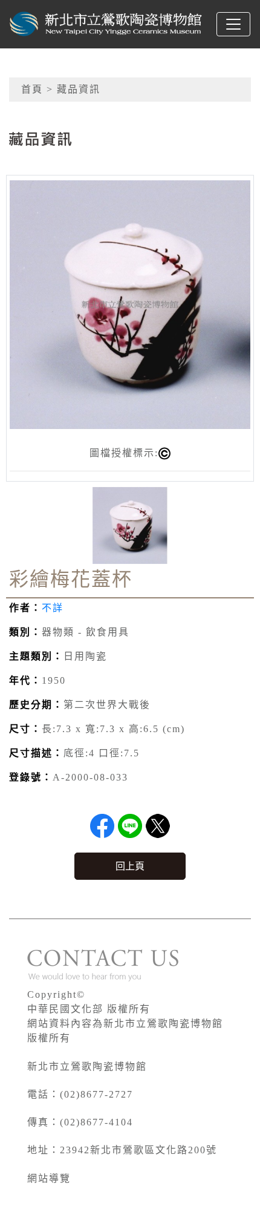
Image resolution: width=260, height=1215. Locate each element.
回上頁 (130, 866)
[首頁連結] (106, 24)
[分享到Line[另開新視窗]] (130, 826)
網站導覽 (49, 1178)
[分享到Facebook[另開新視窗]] (102, 826)
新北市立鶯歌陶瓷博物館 (87, 1066)
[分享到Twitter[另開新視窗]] (158, 826)
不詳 (52, 608)
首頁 (32, 89)
